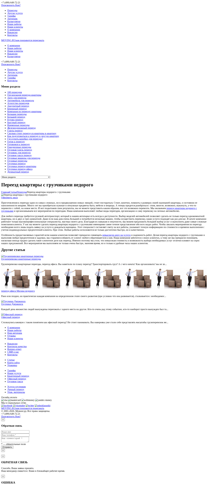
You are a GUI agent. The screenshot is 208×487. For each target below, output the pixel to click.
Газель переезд (15, 130)
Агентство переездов (18, 103)
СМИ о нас (13, 352)
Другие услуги (15, 13)
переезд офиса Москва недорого (18, 291)
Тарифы (11, 16)
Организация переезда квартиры (24, 95)
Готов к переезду (16, 141)
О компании (13, 29)
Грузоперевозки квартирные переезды (21, 259)
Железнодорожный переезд (21, 128)
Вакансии (12, 32)
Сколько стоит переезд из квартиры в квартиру (31, 133)
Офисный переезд (10, 317)
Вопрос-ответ (14, 349)
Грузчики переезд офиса (19, 169)
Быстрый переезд (16, 122)
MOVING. (22, 40)
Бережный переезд (17, 108)
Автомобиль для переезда (20, 100)
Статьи (11, 360)
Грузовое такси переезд (19, 155)
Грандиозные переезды (19, 147)
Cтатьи (13, 192)
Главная (5, 192)
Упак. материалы (16, 392)
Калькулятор (13, 21)
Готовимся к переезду (18, 144)
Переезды (12, 10)
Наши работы (14, 24)
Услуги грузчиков (16, 386)
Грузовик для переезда (19, 152)
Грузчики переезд (16, 163)
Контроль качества (17, 346)
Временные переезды (18, 125)
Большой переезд (16, 117)
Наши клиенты (15, 27)
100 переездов (14, 92)
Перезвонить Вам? (11, 5)
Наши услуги (14, 373)
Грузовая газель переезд (19, 150)
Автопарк (12, 18)
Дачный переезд (15, 389)
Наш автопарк (14, 333)
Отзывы (11, 335)
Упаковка (12, 365)
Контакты (12, 35)
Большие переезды (17, 114)
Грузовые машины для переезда (23, 158)
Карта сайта (13, 362)
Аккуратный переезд (18, 106)
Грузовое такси (15, 381)
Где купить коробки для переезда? (25, 139)
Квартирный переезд (18, 376)
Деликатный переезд (18, 172)
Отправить (7, 447)
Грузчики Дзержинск (12, 304)
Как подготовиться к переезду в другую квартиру (33, 136)
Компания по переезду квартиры (24, 111)
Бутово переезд (15, 119)
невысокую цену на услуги (116, 235)
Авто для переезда (16, 97)
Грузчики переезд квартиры (21, 166)
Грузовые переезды (17, 161)
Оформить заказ (9, 197)
